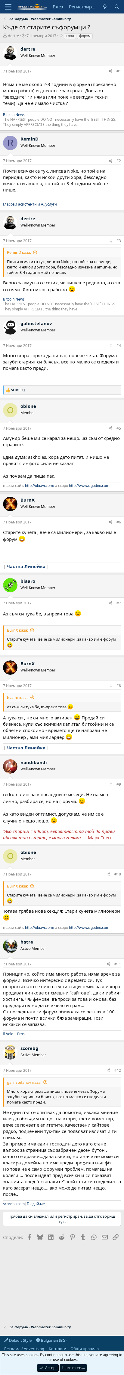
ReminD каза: (19, 252)
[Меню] (8, 7)
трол (70, 35)
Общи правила (84, 1348)
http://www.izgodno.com (89, 485)
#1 (118, 71)
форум (85, 35)
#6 (118, 522)
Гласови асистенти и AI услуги (30, 204)
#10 (117, 874)
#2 (118, 160)
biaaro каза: (17, 697)
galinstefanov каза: (24, 1082)
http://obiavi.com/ (39, 485)
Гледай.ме (36, 1203)
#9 (118, 784)
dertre (13, 35)
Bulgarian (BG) (53, 1340)
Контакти (57, 1348)
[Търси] (117, 6)
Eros (21, 1033)
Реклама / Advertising (24, 1348)
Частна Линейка (26, 566)
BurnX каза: (17, 630)
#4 (118, 345)
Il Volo (8, 1033)
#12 (117, 1070)
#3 (118, 240)
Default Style (20, 1340)
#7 (118, 603)
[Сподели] (110, 71)
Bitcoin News (14, 114)
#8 (118, 685)
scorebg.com (14, 1203)
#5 (118, 428)
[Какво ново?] (105, 6)
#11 (117, 964)
